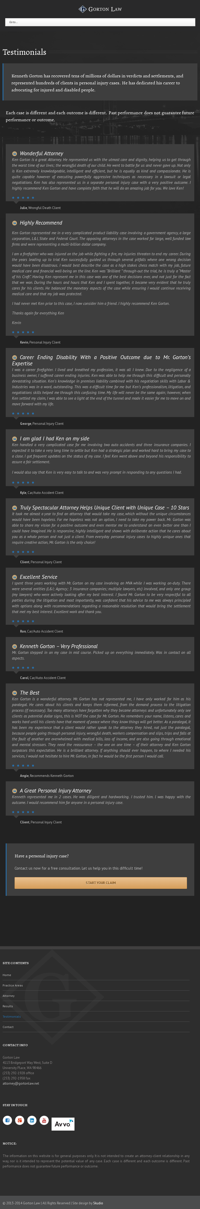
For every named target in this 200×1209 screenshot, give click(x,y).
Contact (8, 1027)
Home (7, 975)
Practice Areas (13, 985)
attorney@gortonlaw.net (21, 1083)
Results (8, 1006)
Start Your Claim (101, 883)
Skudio (98, 1203)
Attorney (9, 996)
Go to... (13, 22)
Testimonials (12, 1016)
